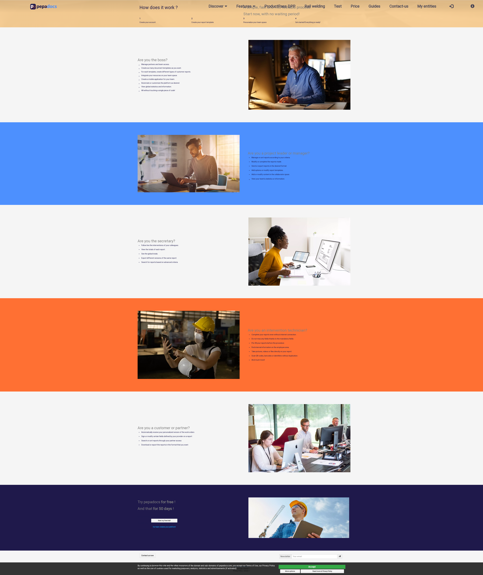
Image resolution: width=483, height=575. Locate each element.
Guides (374, 6)
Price (355, 6)
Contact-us (398, 6)
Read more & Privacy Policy (322, 571)
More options (290, 571)
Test (338, 6)
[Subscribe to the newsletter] (339, 556)
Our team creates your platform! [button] (164, 527)
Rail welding (315, 6)
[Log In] (451, 6)
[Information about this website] (472, 6)
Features (244, 6)
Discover (217, 6)
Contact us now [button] (147, 555)
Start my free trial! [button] (164, 520)
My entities (426, 6)
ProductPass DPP (279, 6)
